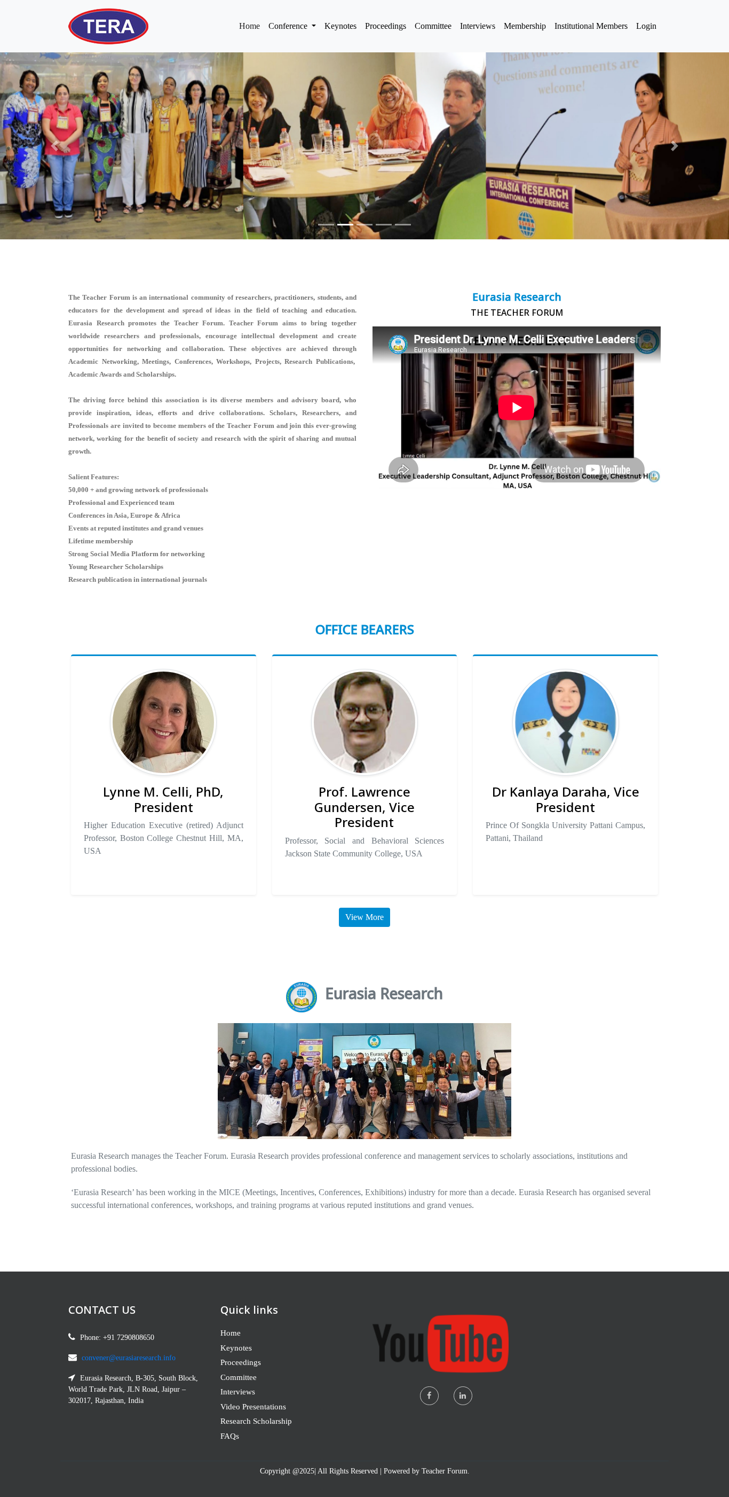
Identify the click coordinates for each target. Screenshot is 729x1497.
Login (646, 25)
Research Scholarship (256, 1421)
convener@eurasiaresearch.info (129, 1358)
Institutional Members (591, 25)
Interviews (477, 25)
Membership (525, 25)
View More (364, 917)
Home (251, 25)
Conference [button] (289, 25)
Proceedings (385, 25)
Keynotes (340, 25)
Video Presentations (253, 1406)
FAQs (229, 1436)
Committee (433, 25)
